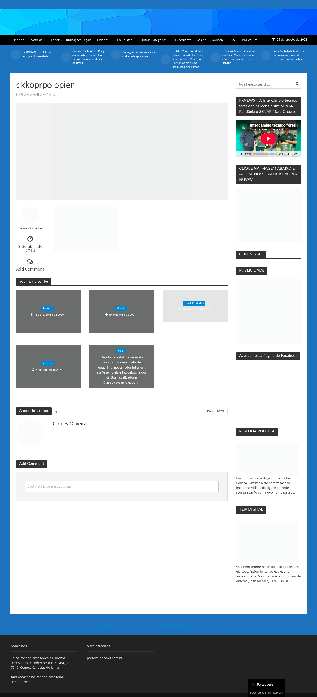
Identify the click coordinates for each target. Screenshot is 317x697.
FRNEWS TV (248, 40)
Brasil (120, 351)
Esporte (47, 308)
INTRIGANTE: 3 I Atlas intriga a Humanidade (286, 54)
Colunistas (124, 40)
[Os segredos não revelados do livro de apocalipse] (65, 55)
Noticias (36, 40)
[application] (268, 138)
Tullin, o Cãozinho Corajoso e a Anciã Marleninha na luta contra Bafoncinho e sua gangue (189, 57)
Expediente (183, 40)
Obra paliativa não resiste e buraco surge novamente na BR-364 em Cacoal (158, 624)
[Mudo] (288, 154)
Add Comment (30, 269)
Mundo (121, 308)
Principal (19, 40)
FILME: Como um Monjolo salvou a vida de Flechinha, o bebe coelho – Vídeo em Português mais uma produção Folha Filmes (139, 59)
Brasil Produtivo (194, 303)
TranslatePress (274, 692)
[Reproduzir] (241, 154)
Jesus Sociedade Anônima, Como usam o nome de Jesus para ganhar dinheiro (238, 55)
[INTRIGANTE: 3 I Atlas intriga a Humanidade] (265, 55)
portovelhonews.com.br (104, 658)
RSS (232, 40)
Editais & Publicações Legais (71, 40)
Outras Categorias (154, 40)
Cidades (103, 40)
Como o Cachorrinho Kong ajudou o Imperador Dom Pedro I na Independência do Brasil (38, 57)
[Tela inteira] (295, 154)
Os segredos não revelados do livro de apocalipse (88, 54)
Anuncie (218, 40)
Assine (201, 40)
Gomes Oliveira (30, 228)
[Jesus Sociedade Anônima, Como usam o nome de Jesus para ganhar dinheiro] (215, 55)
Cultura (47, 363)
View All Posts (215, 411)
